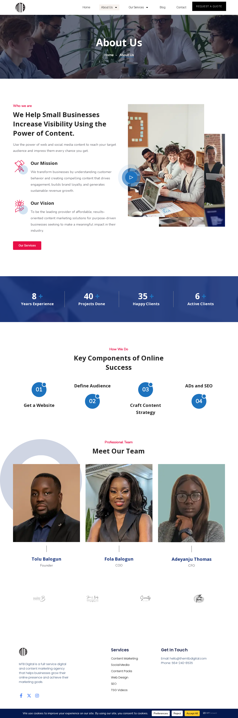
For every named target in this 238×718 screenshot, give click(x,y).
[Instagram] (37, 695)
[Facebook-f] (21, 695)
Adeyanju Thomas (192, 559)
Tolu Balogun (46, 559)
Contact (181, 7)
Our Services (136, 7)
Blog (162, 7)
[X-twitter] (29, 695)
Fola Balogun (119, 559)
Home (86, 7)
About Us (106, 7)
